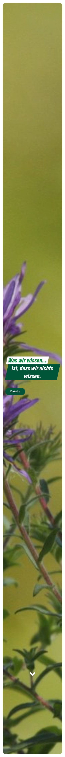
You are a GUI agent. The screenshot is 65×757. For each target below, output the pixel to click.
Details (15, 391)
